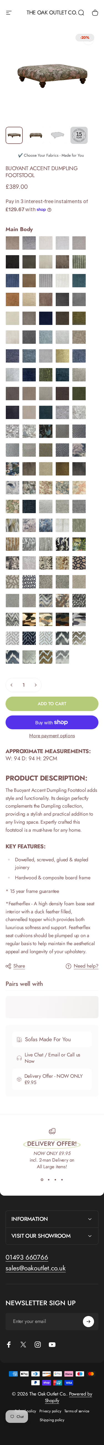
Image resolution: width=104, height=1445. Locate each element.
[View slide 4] (62, 1180)
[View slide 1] (42, 1180)
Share (19, 966)
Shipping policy (52, 1420)
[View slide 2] (48, 1180)
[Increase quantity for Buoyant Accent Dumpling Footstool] (35, 685)
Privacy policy (50, 1411)
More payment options (52, 736)
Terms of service (76, 1411)
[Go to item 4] (79, 135)
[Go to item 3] (57, 135)
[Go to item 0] (14, 135)
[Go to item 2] (35, 135)
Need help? (86, 966)
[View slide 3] (55, 1180)
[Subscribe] (88, 1321)
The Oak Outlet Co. (52, 12)
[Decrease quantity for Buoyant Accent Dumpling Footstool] (11, 685)
